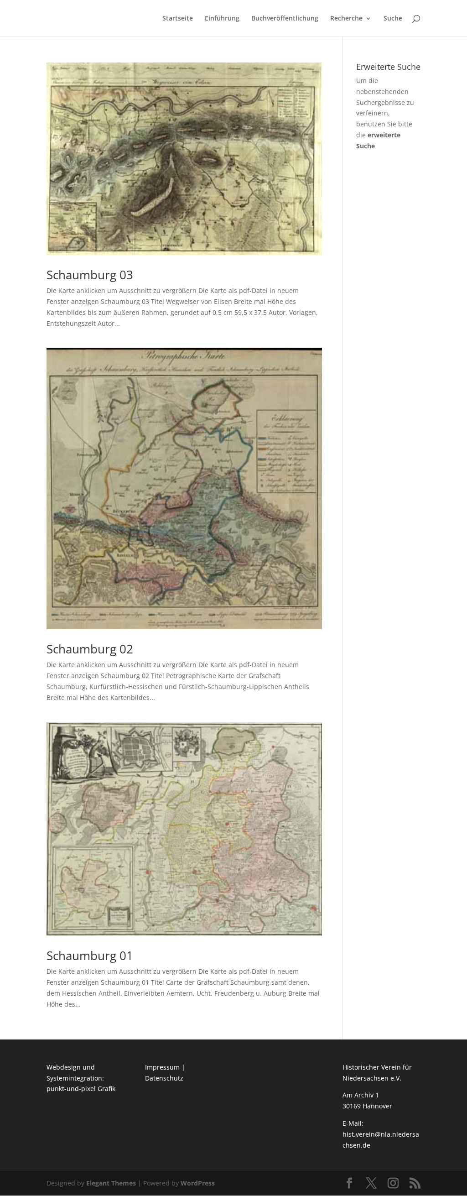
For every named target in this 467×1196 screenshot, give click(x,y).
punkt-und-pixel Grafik (81, 1088)
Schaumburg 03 (90, 274)
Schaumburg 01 (90, 955)
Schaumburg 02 (90, 649)
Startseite (177, 18)
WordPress (198, 1183)
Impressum (162, 1067)
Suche (393, 18)
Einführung (222, 18)
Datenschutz (164, 1078)
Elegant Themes (111, 1183)
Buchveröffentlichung (284, 18)
